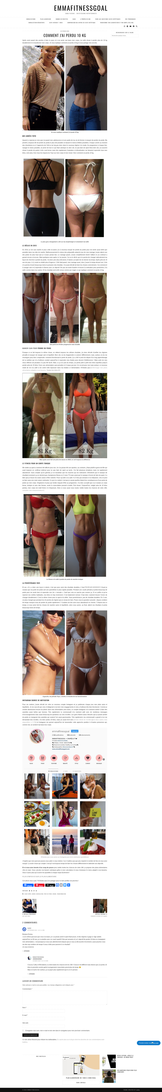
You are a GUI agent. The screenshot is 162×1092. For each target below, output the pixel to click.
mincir (34, 894)
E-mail (25, 1015)
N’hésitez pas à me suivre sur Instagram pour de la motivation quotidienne (65, 857)
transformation (61, 894)
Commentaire (27, 989)
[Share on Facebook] (32, 890)
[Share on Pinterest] (36, 890)
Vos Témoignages (130, 19)
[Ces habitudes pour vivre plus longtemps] (109, 1076)
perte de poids (48, 894)
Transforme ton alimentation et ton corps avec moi (117, 22)
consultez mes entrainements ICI (33, 490)
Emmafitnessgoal (38, 957)
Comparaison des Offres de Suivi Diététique (81, 22)
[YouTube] (131, 26)
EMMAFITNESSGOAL (81, 8)
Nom (24, 1007)
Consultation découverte (36, 22)
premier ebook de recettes (82, 720)
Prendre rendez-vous (145, 1043)
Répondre (27, 951)
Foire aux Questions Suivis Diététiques (107, 19)
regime (54, 894)
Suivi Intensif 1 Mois (56, 22)
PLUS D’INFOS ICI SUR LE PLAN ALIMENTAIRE (39, 876)
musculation (39, 894)
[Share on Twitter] (34, 890)
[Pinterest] (127, 26)
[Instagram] (124, 26)
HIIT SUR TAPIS (29, 915)
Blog (74, 19)
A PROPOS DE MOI (85, 19)
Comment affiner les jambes (99, 915)
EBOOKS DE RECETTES (62, 19)
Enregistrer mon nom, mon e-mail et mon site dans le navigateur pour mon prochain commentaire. (57, 1030)
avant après (27, 894)
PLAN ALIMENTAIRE (45, 19)
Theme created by (131, 1089)
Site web (25, 1023)
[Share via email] (30, 890)
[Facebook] (134, 26)
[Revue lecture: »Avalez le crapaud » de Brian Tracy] (109, 1061)
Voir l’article (81, 1082)
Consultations (31, 19)
